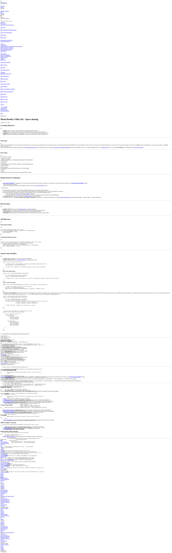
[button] (86, 1)
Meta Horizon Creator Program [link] (7, 460)
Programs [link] (3, 457)
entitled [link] (27, 193)
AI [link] (1, 445)
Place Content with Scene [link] (8, 410)
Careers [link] (2, 449)
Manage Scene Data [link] (7, 402)
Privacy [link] (2, 474)
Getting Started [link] (6, 400)
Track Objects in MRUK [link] (8, 412)
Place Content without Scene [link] (9, 401)
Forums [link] (2, 475)
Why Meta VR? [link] (4, 462)
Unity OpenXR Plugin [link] (39, 185)
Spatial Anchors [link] (105, 147)
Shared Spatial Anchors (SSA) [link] (31, 147)
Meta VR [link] (3, 444)
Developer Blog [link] (4, 454)
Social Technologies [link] (5, 443)
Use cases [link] (3, 469)
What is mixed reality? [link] (5, 463)
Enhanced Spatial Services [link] (65, 197)
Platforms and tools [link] (5, 464)
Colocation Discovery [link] (28, 196)
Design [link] (30, 209)
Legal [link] (2, 473)
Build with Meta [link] (4, 442)
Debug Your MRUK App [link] (8, 420)
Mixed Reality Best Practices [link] (9, 436)
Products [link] (2, 451)
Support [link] (2, 477)
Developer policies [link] (4, 472)
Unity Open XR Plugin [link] (8, 183)
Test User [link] (18, 195)
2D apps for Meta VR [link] (5, 466)
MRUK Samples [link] (6, 427)
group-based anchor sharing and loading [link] (61, 147)
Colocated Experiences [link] (138, 147)
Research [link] (2, 450)
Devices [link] (2, 467)
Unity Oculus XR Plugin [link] (77, 183)
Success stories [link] (4, 468)
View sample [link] (3, 354)
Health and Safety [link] (22, 209)
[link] (3, 2)
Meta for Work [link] (4, 456)
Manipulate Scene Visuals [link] (8, 411)
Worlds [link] (2, 446)
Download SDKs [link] (4, 455)
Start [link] (1, 458)
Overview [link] (5, 398)
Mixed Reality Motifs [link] (7, 428)
